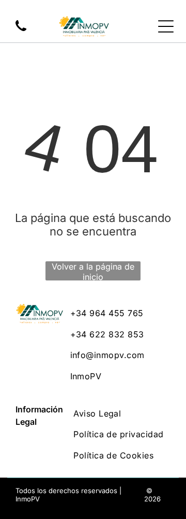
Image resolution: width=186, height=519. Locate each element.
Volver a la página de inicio (93, 270)
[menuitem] (120, 313)
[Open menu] (166, 26)
